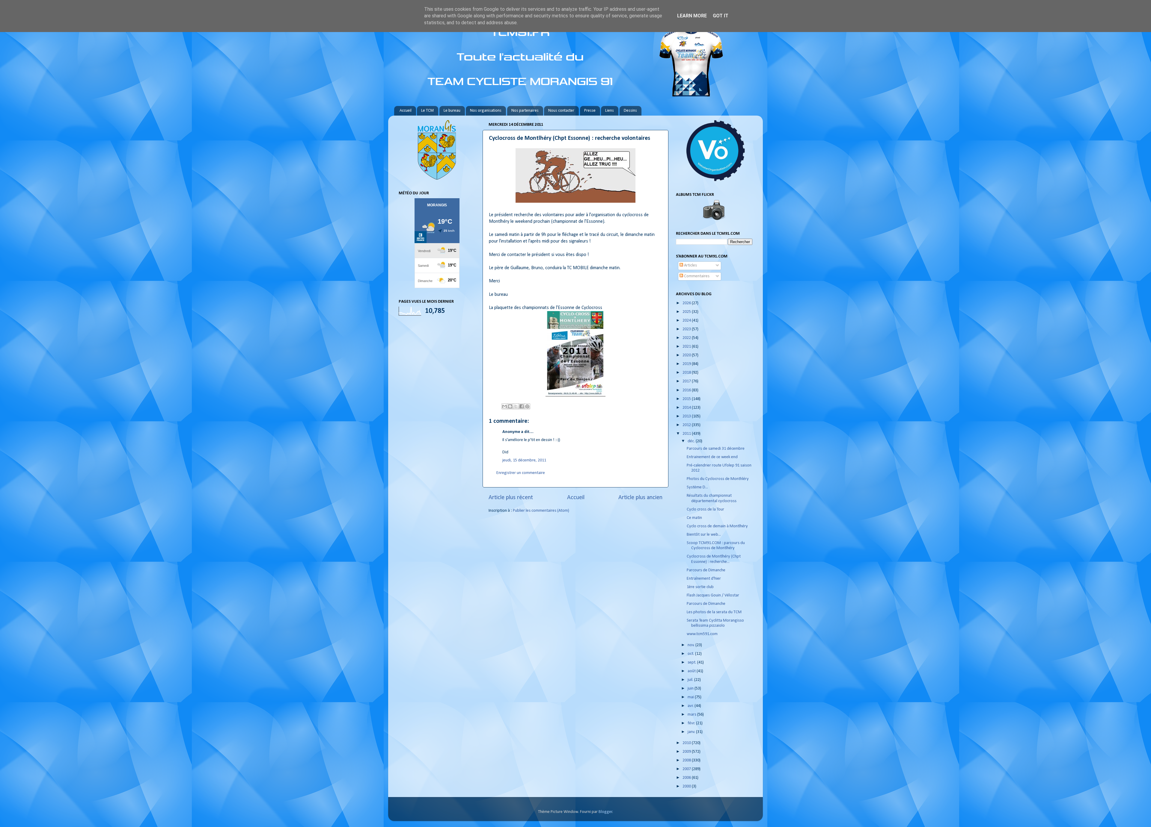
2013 (687, 416)
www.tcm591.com (702, 634)
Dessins (630, 110)
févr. (692, 723)
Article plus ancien (640, 498)
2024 (687, 320)
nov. (691, 645)
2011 (687, 433)
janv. (692, 732)
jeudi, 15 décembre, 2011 (524, 460)
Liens (609, 110)
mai (691, 697)
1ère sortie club (700, 587)
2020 (687, 355)
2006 (687, 777)
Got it (720, 16)
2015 (687, 399)
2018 (687, 372)
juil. (691, 680)
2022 (687, 338)
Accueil (406, 110)
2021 (687, 346)
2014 (687, 407)
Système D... (697, 487)
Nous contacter (561, 110)
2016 (687, 390)
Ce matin (694, 518)
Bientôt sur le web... (704, 534)
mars (692, 714)
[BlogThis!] (510, 406)
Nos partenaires (525, 110)
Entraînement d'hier (704, 578)
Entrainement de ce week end (712, 457)
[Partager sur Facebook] (522, 406)
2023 (687, 329)
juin (691, 688)
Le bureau (452, 110)
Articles (690, 265)
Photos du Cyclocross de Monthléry (718, 479)
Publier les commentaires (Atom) (541, 510)
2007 (687, 769)
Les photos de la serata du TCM (714, 612)
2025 (687, 312)
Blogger (605, 812)
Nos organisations (485, 110)
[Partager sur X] (516, 406)
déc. (692, 441)
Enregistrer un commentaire (520, 473)
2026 (687, 303)
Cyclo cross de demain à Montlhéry (717, 526)
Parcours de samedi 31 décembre (716, 448)
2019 (687, 364)
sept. (692, 662)
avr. (691, 706)
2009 (687, 751)
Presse (590, 110)
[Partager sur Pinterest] (527, 406)
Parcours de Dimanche (706, 570)
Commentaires (696, 276)
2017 (687, 381)
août (692, 671)
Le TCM (427, 110)
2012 (687, 425)
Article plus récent (511, 498)
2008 (687, 760)
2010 (687, 743)
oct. (691, 654)
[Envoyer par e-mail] (504, 406)
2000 (687, 786)
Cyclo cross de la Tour (705, 509)
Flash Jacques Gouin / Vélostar (713, 595)
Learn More (692, 16)
